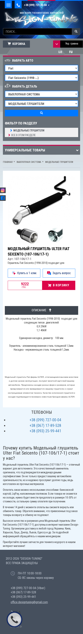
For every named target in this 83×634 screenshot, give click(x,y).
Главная (8, 162)
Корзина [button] (18, 44)
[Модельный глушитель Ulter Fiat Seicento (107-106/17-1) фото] (28, 235)
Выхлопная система (28, 162)
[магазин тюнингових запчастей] (41, 18)
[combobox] (71, 44)
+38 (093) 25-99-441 (45, 431)
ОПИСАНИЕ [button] (40, 310)
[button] (24, 273)
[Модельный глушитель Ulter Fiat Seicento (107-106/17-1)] (41, 201)
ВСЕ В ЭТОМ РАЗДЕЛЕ (23, 135)
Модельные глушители (28, 130)
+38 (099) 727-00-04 (36, 5)
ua (60, 51)
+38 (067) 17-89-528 (45, 425)
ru (71, 51)
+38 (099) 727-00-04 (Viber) (28, 588)
